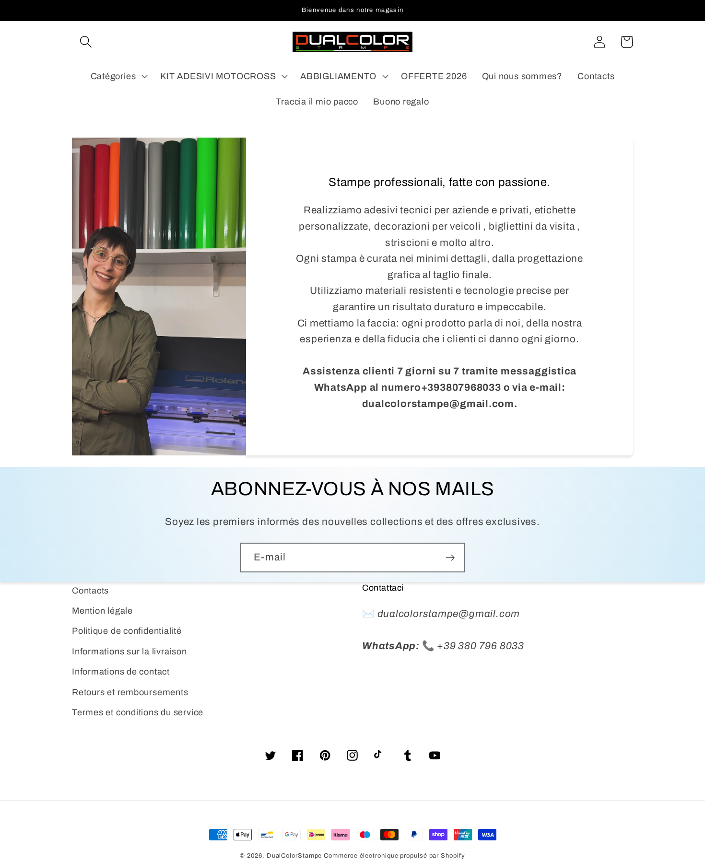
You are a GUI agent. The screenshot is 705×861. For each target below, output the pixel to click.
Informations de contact (121, 671)
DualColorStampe (294, 855)
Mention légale (102, 611)
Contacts (90, 590)
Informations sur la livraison (129, 651)
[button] (85, 42)
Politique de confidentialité (127, 631)
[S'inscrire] (450, 558)
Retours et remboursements (130, 692)
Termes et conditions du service (137, 712)
